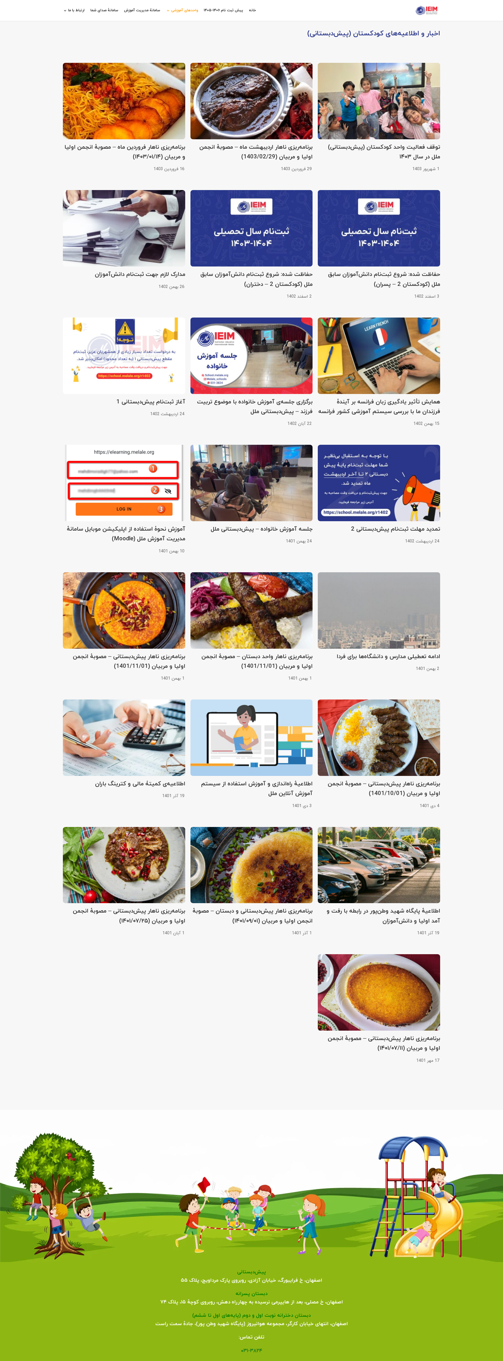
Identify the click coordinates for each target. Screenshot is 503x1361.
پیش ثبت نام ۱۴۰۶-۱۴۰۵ (223, 11)
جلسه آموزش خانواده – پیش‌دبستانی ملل (262, 529)
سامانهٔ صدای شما (104, 11)
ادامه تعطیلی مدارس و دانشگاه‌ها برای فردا (388, 657)
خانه (252, 11)
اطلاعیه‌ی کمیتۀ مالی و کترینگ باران (140, 784)
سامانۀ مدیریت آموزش (142, 11)
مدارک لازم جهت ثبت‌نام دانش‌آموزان (140, 274)
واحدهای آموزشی (184, 11)
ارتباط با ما (76, 11)
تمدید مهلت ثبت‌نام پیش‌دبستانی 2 (395, 529)
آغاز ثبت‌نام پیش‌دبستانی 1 (150, 402)
